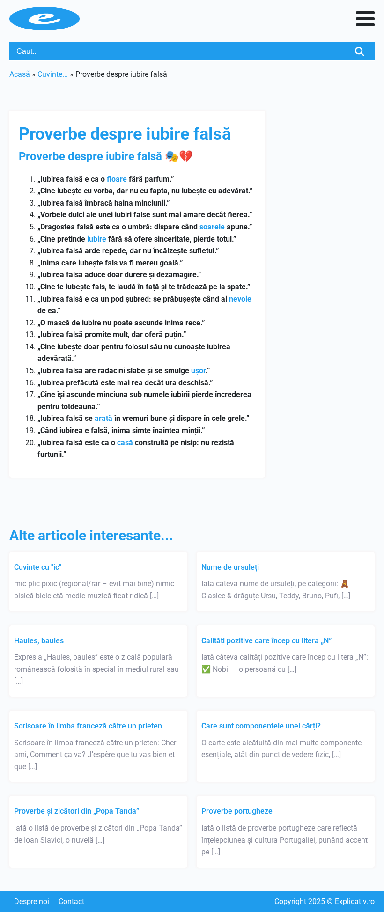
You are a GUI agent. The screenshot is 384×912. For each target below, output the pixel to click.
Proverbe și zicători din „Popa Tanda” (76, 811)
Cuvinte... (52, 74)
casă (125, 442)
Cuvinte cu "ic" (37, 567)
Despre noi (31, 901)
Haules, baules (39, 640)
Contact (71, 901)
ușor (198, 370)
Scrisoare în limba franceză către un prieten (88, 725)
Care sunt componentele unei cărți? (261, 725)
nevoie (240, 298)
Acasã (19, 74)
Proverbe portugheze (237, 811)
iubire (96, 239)
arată (103, 418)
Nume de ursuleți (230, 567)
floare (117, 179)
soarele (212, 226)
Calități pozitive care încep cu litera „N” (266, 640)
